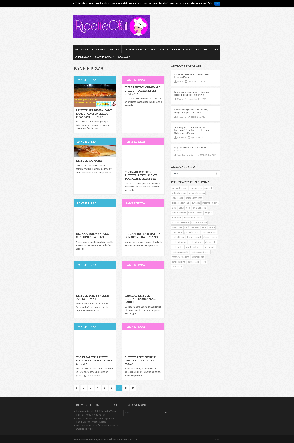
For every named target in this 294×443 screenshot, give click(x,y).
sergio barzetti (178, 262)
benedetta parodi (197, 193)
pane (204, 227)
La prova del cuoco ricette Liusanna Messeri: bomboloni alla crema (191, 93)
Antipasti (98, 49)
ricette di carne (210, 237)
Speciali (124, 56)
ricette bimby (178, 237)
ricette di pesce (196, 242)
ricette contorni (194, 237)
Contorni (114, 49)
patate (212, 227)
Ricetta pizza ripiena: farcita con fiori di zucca (141, 360)
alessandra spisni (179, 188)
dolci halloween (195, 212)
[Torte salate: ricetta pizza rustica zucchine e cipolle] (95, 341)
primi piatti (177, 232)
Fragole (208, 212)
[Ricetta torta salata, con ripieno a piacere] (95, 218)
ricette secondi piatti (200, 252)
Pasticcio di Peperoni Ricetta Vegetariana (95, 418)
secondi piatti (198, 257)
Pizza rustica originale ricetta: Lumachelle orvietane (142, 90)
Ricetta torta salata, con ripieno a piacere (92, 235)
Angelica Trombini (185, 155)
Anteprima (81, 49)
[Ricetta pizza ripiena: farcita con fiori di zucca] (143, 341)
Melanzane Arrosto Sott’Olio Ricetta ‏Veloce (96, 411)
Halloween (176, 217)
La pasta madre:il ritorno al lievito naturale (190, 149)
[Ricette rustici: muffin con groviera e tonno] (143, 218)
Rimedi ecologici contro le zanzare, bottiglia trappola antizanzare (191, 111)
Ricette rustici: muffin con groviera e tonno (143, 235)
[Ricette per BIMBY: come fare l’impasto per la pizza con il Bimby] (95, 95)
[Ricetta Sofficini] (95, 151)
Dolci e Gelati (159, 49)
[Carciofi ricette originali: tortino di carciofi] (143, 280)
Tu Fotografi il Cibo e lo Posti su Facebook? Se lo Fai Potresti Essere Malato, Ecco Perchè (191, 130)
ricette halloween (194, 247)
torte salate (177, 266)
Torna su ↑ (216, 439)
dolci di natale (199, 208)
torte (204, 262)
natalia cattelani (191, 227)
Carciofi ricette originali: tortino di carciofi (140, 299)
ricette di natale (179, 242)
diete (181, 208)
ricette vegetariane (180, 257)
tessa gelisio (193, 262)
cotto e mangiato (194, 198)
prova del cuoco (191, 232)
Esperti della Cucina (185, 49)
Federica (181, 117)
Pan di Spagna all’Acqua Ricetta (91, 422)
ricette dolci (210, 242)
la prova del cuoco (180, 222)
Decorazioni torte (210, 203)
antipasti (208, 188)
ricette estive (178, 247)
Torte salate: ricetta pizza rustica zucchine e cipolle (94, 360)
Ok (217, 3)
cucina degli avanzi (180, 203)
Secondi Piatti (104, 56)
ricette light (210, 247)
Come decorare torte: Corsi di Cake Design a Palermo (191, 75)
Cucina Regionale (134, 49)
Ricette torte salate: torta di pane (92, 297)
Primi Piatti (83, 56)
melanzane (177, 227)
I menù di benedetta (193, 217)
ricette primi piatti (180, 252)
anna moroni (196, 188)
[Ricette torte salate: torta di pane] (95, 280)
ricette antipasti (209, 232)
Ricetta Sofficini (89, 160)
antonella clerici (179, 193)
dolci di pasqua (179, 212)
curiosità (196, 203)
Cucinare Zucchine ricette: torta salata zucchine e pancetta (141, 175)
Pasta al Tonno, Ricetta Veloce (90, 415)
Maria (180, 81)
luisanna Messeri (199, 222)
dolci (188, 208)
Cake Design (177, 198)
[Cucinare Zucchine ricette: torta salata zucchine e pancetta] (143, 156)
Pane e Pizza (211, 49)
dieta (174, 208)
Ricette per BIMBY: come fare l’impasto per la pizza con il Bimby (94, 113)
